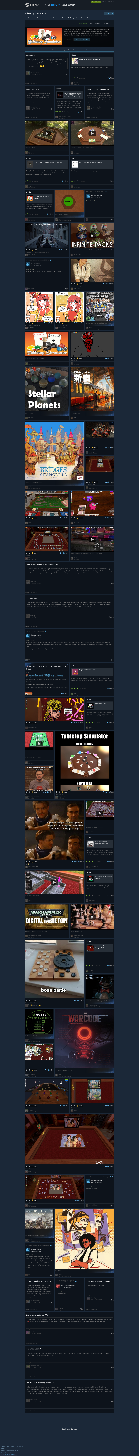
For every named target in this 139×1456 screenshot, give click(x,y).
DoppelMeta (31, 327)
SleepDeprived (95, 1298)
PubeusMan (77, 186)
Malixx (75, 417)
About (64, 5)
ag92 (59, 1074)
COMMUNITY (55, 5)
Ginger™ (91, 487)
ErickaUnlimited (93, 866)
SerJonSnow (77, 254)
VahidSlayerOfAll (33, 866)
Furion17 (30, 1239)
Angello (32, 615)
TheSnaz (60, 1308)
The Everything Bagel (64, 116)
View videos (31, 153)
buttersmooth (93, 1005)
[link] (8, 1455)
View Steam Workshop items (64, 220)
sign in (104, 1)
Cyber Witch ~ (32, 1074)
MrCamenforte (32, 727)
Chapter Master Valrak (34, 935)
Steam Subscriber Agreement (9, 1450)
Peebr (90, 327)
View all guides (77, 84)
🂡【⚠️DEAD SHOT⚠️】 (35, 1005)
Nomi (29, 363)
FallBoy (30, 219)
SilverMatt (33, 581)
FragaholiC (61, 796)
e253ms (91, 970)
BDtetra (30, 762)
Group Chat (98, 23)
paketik (32, 1331)
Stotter (30, 659)
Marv (75, 693)
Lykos (60, 219)
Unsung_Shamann (33, 796)
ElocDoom (92, 219)
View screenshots (93, 453)
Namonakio (33, 107)
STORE (47, 5)
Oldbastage (33, 1399)
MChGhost (77, 522)
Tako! (90, 727)
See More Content (69, 1429)
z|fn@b (60, 1274)
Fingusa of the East (36, 1365)
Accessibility (19, 1446)
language (110, 1)
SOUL (29, 558)
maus (29, 522)
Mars (29, 152)
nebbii (30, 900)
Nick (75, 152)
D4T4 (29, 1274)
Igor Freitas (31, 254)
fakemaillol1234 (93, 1205)
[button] (108, 23)
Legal (12, 1446)
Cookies (2, 1448)
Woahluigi (31, 288)
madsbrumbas (34, 72)
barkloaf (91, 831)
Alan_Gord (77, 288)
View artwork (31, 256)
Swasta (76, 363)
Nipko (30, 1040)
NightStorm (92, 900)
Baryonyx (31, 186)
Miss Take (76, 558)
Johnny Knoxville (96, 107)
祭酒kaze (30, 1110)
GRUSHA (76, 82)
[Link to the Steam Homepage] (32, 6)
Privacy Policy (5, 1446)
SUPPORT (71, 5)
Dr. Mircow (92, 452)
